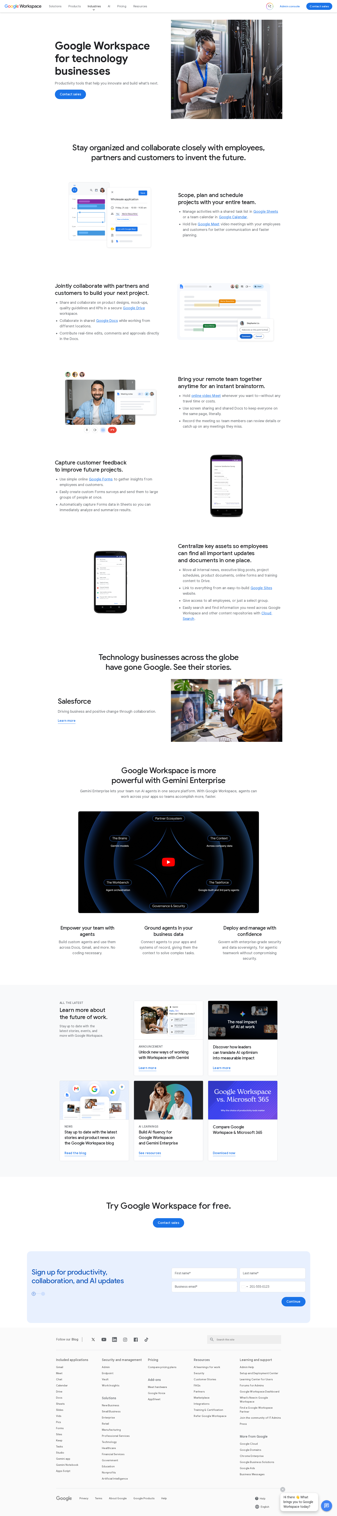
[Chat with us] (326, 1505)
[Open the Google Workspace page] (23, 6)
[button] (326, 1505)
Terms (98, 1498)
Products (74, 6)
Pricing (121, 6)
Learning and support (256, 1360)
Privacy (83, 1498)
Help (164, 1498)
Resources (140, 6)
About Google (118, 1498)
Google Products (144, 1498)
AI (109, 6)
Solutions (55, 6)
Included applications (72, 1360)
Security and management (122, 1360)
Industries (94, 6)
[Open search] (269, 6)
